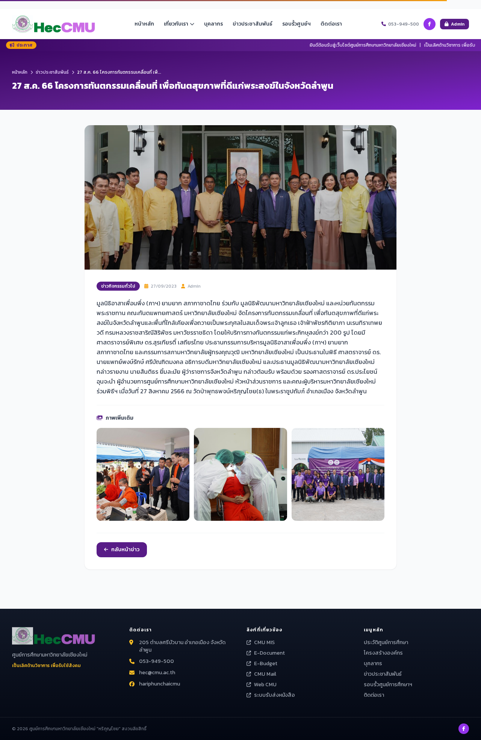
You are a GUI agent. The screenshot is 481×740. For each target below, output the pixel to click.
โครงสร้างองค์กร (383, 653)
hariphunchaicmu (159, 684)
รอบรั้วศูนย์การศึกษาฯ (388, 684)
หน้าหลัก (144, 24)
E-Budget (265, 663)
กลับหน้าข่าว (125, 549)
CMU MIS (264, 642)
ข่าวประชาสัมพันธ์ (252, 24)
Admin (457, 24)
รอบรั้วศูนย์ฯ (296, 24)
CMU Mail (265, 674)
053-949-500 (156, 661)
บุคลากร (213, 24)
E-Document (269, 653)
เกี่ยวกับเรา (176, 24)
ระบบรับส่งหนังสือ (274, 695)
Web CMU (265, 684)
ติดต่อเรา (331, 24)
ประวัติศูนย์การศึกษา (386, 642)
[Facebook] (430, 24)
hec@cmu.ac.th (157, 672)
